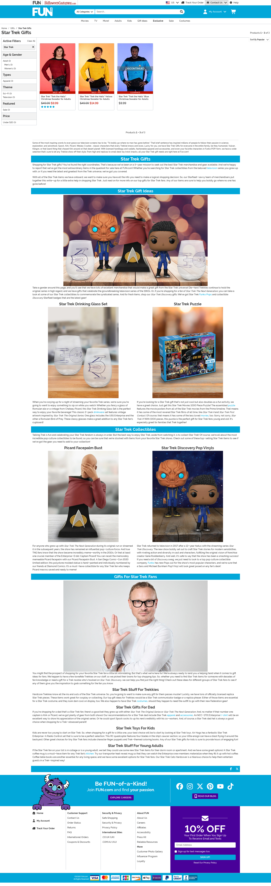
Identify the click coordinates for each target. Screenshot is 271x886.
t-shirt (224, 715)
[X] (200, 786)
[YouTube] (220, 786)
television (212, 168)
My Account (43, 820)
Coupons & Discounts (78, 842)
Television (7, 97)
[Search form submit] (181, 11)
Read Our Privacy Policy (205, 862)
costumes (142, 701)
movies (205, 415)
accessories (186, 715)
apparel (171, 715)
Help (236, 2)
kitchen (90, 753)
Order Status (74, 822)
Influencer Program (147, 856)
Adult (5, 61)
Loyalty (141, 861)
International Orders (77, 837)
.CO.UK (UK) (108, 837)
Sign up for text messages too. (194, 851)
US (172, 2)
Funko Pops (205, 294)
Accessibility (144, 832)
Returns (71, 827)
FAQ (69, 832)
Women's (8, 68)
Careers (141, 822)
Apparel (6, 81)
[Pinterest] (210, 786)
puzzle (231, 405)
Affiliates (141, 827)
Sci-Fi (6, 93)
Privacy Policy (109, 827)
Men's (7, 65)
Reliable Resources (147, 842)
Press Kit (141, 837)
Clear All (31, 41)
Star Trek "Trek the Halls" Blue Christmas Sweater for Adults (134, 97)
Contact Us (216, 2)
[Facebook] (179, 786)
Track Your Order (195, 2)
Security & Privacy (112, 822)
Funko (151, 563)
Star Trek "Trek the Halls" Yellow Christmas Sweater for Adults (96, 97)
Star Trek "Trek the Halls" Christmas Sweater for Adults (56, 97)
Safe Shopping (110, 818)
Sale (5, 110)
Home (40, 813)
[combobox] (137, 11)
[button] (214, 11)
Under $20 (8, 122)
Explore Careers (120, 797)
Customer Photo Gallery (150, 851)
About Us (142, 818)
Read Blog (206, 796)
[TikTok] (230, 786)
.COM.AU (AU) (109, 842)
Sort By (257, 39)
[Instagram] (189, 786)
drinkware (99, 412)
